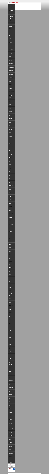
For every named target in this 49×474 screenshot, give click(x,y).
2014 (9, 178)
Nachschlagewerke (11, 387)
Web (9, 316)
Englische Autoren (11, 10)
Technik (10, 326)
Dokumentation (10, 118)
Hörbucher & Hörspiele (10, 26)
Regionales (10, 290)
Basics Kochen (10, 60)
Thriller (10, 298)
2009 (9, 171)
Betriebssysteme (10, 312)
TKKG (9, 221)
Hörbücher (10, 28)
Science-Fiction (10, 53)
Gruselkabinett (10, 217)
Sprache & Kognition (11, 409)
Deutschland (10, 402)
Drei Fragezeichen (11, 213)
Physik (9, 323)
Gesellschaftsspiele (11, 453)
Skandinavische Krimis (10, 295)
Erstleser (10, 255)
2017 (9, 182)
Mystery (10, 132)
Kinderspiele (10, 456)
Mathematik (10, 319)
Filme (9, 92)
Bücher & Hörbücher (11, 333)
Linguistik (10, 415)
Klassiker (10, 199)
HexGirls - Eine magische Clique (19, 8)
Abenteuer (10, 251)
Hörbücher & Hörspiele (10, 241)
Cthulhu (10, 330)
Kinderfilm (10, 126)
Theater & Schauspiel (11, 416)
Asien (9, 401)
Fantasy (10, 122)
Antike (9, 368)
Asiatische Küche (11, 74)
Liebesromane (10, 32)
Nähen (9, 161)
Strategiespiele (10, 462)
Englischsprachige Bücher (11, 20)
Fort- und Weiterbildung (10, 364)
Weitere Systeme (10, 348)
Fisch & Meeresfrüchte (11, 67)
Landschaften (10, 355)
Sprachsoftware (10, 446)
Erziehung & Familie (11, 154)
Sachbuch (10, 274)
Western (10, 56)
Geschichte (10, 367)
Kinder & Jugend (11, 224)
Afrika (9, 398)
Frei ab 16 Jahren (11, 435)
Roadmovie (10, 133)
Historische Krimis (11, 228)
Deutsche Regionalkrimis (10, 291)
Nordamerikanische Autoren (11, 13)
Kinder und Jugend (11, 49)
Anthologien (10, 6)
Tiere (9, 327)
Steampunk (10, 108)
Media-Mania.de (13, 2)
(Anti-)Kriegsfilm (10, 111)
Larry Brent (10, 220)
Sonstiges (10, 81)
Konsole (10, 439)
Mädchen (10, 271)
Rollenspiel (10, 207)
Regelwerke (10, 334)
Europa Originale (11, 214)
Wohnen (10, 192)
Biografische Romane (11, 16)
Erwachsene (10, 42)
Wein (9, 85)
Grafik (9, 313)
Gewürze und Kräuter (11, 70)
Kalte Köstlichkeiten (11, 77)
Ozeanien (10, 405)
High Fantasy (10, 206)
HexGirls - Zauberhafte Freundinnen (19, 9)
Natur (9, 320)
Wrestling (10, 140)
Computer (10, 309)
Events (9, 143)
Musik (9, 341)
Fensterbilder (10, 147)
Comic (9, 39)
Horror (9, 46)
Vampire (10, 210)
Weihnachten (10, 153)
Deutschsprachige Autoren (11, 18)
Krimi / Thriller (10, 129)
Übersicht (11, 469)
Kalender (10, 168)
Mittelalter (10, 371)
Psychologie (10, 394)
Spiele (9, 450)
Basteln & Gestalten (11, 146)
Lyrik (9, 35)
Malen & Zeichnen (11, 185)
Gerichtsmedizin (10, 299)
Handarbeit (10, 157)
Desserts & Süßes (11, 63)
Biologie (10, 306)
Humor (9, 31)
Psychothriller (10, 234)
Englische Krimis (11, 293)
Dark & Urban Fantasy (11, 91)
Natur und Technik (11, 305)
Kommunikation (10, 412)
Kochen (10, 78)
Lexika (9, 391)
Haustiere (10, 164)
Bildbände (10, 351)
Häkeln (9, 160)
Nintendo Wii (10, 442)
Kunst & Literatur (11, 380)
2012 (9, 175)
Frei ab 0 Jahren (10, 432)
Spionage (10, 302)
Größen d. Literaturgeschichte (11, 23)
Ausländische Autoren (11, 7)
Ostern (9, 150)
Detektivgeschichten (11, 227)
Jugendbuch (10, 267)
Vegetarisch (10, 84)
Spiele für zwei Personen (10, 459)
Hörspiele (10, 244)
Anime (9, 115)
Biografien (10, 196)
